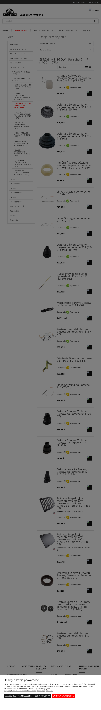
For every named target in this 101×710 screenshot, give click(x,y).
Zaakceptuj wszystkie (63, 696)
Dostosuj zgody (42, 696)
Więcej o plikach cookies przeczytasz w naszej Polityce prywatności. (28, 691)
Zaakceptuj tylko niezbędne (18, 696)
